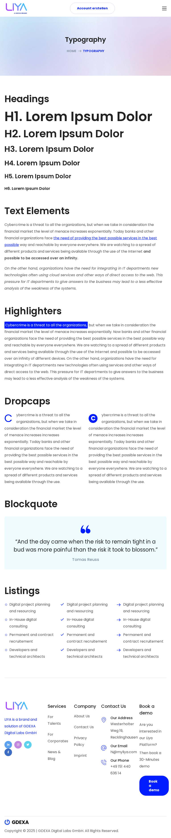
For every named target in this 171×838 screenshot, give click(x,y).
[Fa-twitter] (28, 745)
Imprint (80, 755)
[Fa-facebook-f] (8, 752)
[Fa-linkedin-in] (8, 745)
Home (71, 51)
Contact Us (84, 727)
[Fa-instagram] (18, 745)
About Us (82, 716)
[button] (92, 8)
